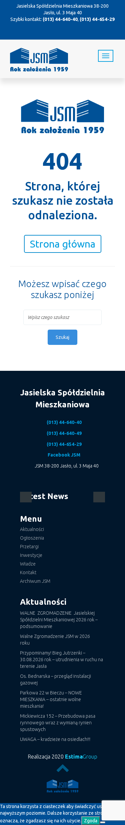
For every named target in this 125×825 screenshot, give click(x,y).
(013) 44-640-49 (64, 433)
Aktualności (32, 529)
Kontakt (28, 572)
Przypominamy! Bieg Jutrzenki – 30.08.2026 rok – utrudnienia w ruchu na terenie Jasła (61, 659)
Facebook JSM (64, 455)
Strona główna (62, 244)
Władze (28, 564)
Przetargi (29, 546)
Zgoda (90, 820)
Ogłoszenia (32, 538)
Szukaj (62, 337)
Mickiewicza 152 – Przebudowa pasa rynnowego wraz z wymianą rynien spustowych (57, 722)
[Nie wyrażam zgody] (102, 822)
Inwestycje (31, 555)
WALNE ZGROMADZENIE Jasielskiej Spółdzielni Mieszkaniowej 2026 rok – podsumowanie (59, 619)
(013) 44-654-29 (97, 19)
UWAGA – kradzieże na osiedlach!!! (55, 739)
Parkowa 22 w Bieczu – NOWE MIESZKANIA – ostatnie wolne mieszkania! (51, 699)
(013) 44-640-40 (60, 19)
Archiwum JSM (35, 581)
